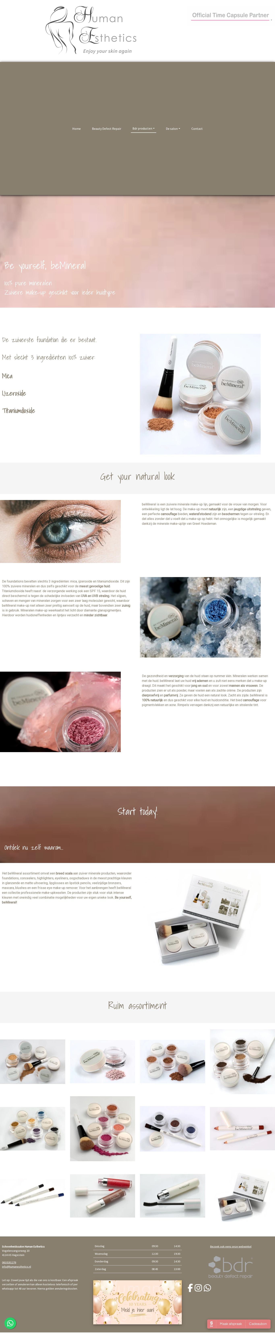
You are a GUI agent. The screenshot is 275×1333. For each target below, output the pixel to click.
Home (76, 129)
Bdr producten (142, 128)
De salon (172, 129)
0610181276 (9, 1262)
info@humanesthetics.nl (16, 1266)
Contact (197, 129)
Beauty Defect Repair (106, 129)
